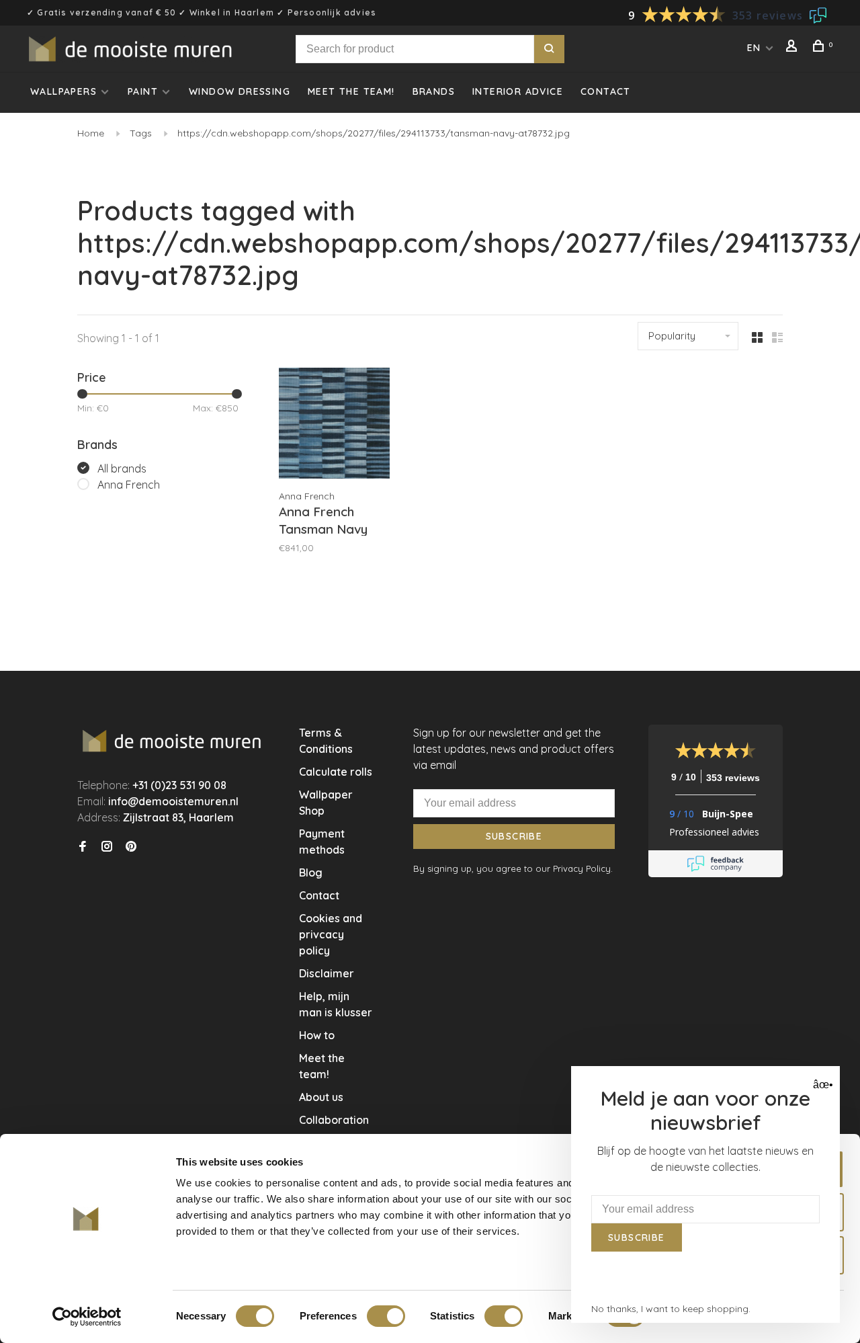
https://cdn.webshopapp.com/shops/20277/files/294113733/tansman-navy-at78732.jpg (373, 133)
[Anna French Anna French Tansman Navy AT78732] (334, 425)
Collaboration (334, 1120)
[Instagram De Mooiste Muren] (106, 847)
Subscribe (514, 836)
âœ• (821, 1084)
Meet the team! (351, 91)
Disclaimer (326, 973)
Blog (310, 872)
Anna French (128, 484)
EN (754, 48)
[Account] (793, 48)
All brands (121, 468)
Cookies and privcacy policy (330, 934)
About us (321, 1097)
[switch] (386, 1316)
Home (90, 133)
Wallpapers (63, 91)
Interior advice (517, 91)
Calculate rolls (335, 771)
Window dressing (239, 91)
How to (317, 1035)
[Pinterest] (131, 847)
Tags (141, 133)
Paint (143, 91)
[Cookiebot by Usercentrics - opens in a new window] (87, 1317)
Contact (605, 91)
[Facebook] (82, 847)
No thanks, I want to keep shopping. (670, 1309)
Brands (434, 91)
